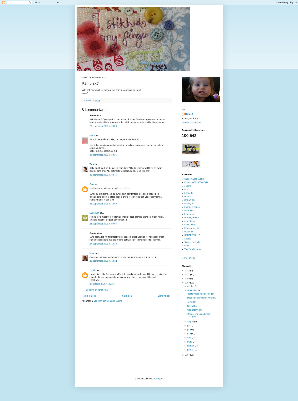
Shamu (187, 239)
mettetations (190, 224)
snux (186, 245)
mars (189, 342)
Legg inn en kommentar (97, 290)
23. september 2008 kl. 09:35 (103, 155)
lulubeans (189, 214)
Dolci (186, 189)
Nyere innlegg (89, 296)
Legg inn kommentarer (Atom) (108, 301)
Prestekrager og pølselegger (200, 294)
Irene (92, 253)
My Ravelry (189, 258)
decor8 (187, 186)
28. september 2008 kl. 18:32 (103, 261)
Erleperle (188, 193)
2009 (187, 278)
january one (190, 200)
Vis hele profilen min (191, 122)
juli (189, 325)
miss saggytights (194, 310)
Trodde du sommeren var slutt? (201, 298)
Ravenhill (188, 232)
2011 (187, 274)
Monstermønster (192, 228)
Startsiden (127, 296)
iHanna (187, 196)
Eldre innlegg (164, 296)
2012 (187, 271)
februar (191, 346)
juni (189, 329)
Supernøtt (94, 213)
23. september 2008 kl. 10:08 (103, 204)
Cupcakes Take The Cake (196, 182)
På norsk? (191, 302)
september (192, 290)
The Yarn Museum (192, 249)
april (189, 337)
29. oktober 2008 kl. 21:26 (102, 284)
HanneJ (189, 114)
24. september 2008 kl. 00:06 (103, 224)
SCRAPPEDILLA (192, 235)
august (190, 321)
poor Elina (192, 306)
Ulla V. (93, 135)
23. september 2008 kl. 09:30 (103, 126)
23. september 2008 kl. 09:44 (103, 175)
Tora (92, 164)
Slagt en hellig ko (192, 242)
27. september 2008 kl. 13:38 (103, 244)
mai (189, 333)
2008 (187, 283)
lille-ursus (188, 210)
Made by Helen (191, 217)
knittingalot (189, 203)
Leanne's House (192, 207)
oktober (191, 286)
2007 (187, 355)
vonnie (93, 270)
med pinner (189, 221)
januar (190, 350)
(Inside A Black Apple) (194, 179)
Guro (92, 184)
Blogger (159, 379)
